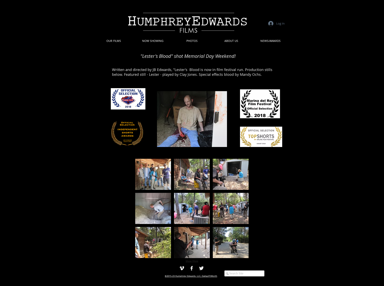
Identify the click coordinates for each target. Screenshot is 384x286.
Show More (192, 261)
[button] (192, 40)
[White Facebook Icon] (192, 268)
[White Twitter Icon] (201, 268)
